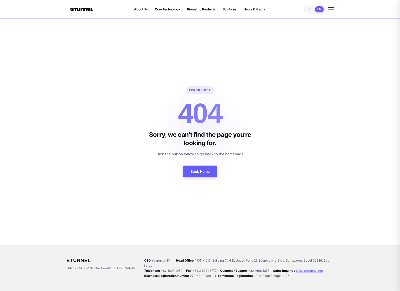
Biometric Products (201, 9)
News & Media (254, 9)
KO (310, 9)
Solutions (230, 9)
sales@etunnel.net (309, 270)
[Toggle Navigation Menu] (331, 9)
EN (319, 9)
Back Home (200, 171)
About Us (141, 9)
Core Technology (167, 9)
